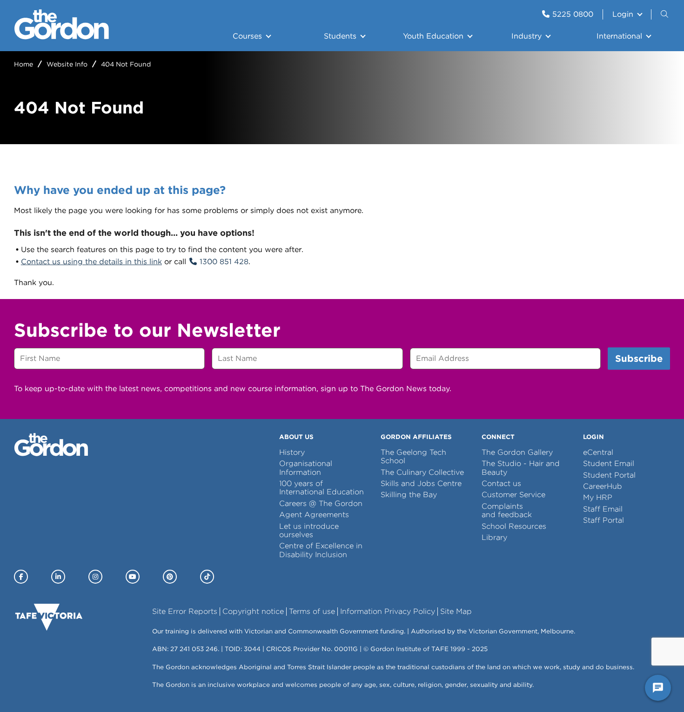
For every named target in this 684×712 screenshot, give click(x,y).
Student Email (608, 463)
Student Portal (609, 475)
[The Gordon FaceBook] (21, 577)
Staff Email (603, 509)
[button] (665, 14)
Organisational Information (305, 467)
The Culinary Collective (422, 472)
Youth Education (433, 36)
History (292, 452)
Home (23, 64)
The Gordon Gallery (517, 452)
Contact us (501, 483)
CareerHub (602, 486)
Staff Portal (603, 520)
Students (340, 36)
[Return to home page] (61, 37)
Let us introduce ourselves (309, 530)
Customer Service (513, 494)
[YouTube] (133, 577)
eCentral (598, 452)
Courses (247, 36)
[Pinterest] (170, 577)
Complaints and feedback (507, 510)
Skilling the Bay (409, 494)
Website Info (67, 64)
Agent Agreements (314, 514)
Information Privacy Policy (387, 611)
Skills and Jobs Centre (421, 483)
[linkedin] (58, 577)
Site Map (456, 611)
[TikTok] (207, 577)
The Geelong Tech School (413, 456)
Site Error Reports (184, 611)
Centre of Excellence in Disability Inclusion (320, 550)
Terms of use (312, 611)
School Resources (514, 526)
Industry (526, 36)
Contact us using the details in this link (91, 261)
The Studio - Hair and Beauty (521, 467)
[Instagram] (95, 577)
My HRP (597, 497)
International (619, 36)
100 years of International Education (321, 487)
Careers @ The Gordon (320, 503)
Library (494, 537)
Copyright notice (253, 611)
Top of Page (60, 688)
